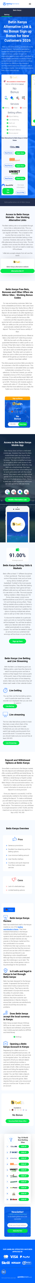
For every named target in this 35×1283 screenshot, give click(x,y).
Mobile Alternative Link (17, 499)
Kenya (11, 910)
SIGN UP (23, 1146)
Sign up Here (18, 641)
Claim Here (20, 153)
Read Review (9, 153)
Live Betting (10, 706)
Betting (6, 14)
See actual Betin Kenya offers (17, 1121)
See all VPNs (20, 193)
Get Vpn (8, 191)
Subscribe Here (17, 1231)
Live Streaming (11, 743)
